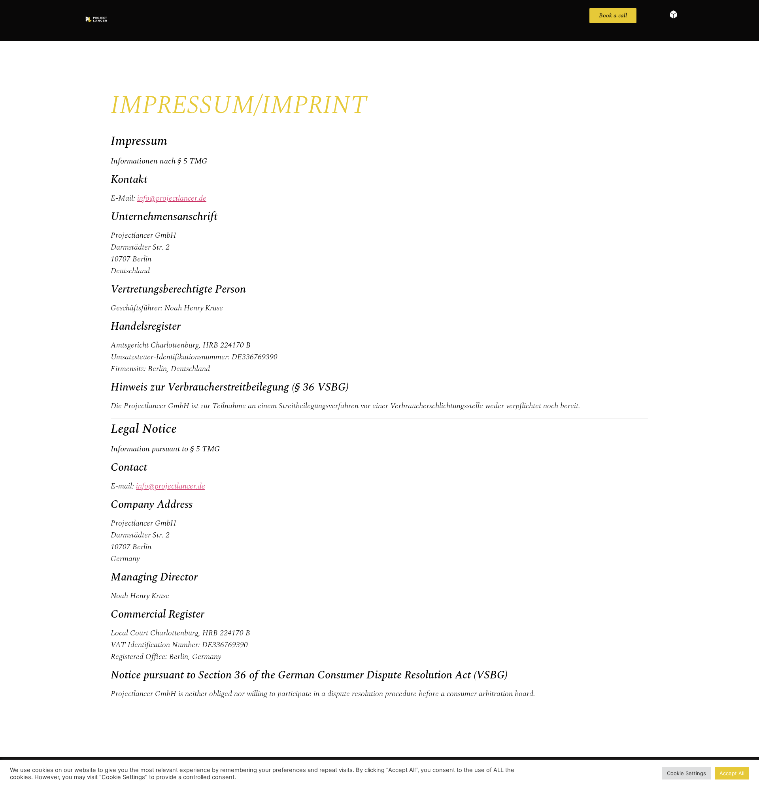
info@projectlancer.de (171, 198)
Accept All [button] (731, 773)
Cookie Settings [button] (686, 773)
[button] (666, 14)
